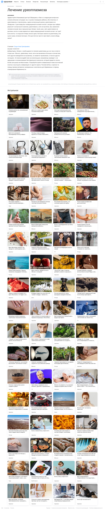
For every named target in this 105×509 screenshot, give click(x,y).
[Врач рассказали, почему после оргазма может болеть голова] (41, 174)
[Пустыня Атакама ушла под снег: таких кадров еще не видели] (18, 426)
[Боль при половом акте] (87, 494)
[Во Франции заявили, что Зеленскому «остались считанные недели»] (87, 128)
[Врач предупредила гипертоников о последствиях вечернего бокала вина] (87, 471)
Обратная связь (71, 507)
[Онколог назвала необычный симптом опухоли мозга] (87, 426)
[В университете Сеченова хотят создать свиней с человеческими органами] (64, 448)
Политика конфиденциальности (95, 507)
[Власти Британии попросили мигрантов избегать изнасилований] (41, 219)
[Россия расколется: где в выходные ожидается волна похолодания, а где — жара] (64, 288)
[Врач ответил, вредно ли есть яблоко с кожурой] (41, 265)
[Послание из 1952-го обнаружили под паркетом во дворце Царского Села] (87, 105)
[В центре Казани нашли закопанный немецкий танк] (64, 151)
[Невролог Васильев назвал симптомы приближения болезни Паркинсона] (41, 242)
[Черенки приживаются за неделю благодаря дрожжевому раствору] (64, 357)
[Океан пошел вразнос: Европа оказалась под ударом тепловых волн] (18, 265)
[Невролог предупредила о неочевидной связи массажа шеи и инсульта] (87, 357)
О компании (6, 507)
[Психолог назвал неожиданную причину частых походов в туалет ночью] (41, 494)
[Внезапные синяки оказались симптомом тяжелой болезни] (18, 311)
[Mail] (2, 1)
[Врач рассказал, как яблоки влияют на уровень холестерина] (87, 174)
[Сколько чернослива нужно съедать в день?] (18, 380)
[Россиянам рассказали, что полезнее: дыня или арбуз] (64, 197)
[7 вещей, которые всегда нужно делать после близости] (18, 334)
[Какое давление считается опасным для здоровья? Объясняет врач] (41, 151)
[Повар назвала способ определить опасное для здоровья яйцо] (87, 219)
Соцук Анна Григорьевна (22, 46)
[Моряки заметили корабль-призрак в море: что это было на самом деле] (64, 403)
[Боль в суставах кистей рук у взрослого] (18, 448)
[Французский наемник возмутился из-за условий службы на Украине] (64, 128)
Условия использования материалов (59, 507)
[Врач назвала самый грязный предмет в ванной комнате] (18, 174)
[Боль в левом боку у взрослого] (41, 426)
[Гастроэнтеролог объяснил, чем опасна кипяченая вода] (18, 151)
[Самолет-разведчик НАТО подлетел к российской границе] (41, 357)
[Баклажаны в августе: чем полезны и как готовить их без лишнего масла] (41, 471)
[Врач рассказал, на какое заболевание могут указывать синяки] (18, 494)
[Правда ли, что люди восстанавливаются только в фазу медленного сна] (87, 334)
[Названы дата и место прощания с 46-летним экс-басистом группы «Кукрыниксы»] (87, 311)
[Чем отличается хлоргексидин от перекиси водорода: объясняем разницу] (41, 311)
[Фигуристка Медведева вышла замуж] (64, 242)
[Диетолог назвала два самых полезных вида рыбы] (41, 105)
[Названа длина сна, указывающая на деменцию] (18, 105)
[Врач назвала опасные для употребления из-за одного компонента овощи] (64, 334)
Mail (2, 507)
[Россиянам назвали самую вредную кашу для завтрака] (41, 403)
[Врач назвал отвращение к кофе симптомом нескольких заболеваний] (41, 334)
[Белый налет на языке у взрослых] (87, 403)
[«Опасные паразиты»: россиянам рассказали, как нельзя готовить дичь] (18, 357)
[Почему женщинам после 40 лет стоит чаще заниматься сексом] (87, 448)
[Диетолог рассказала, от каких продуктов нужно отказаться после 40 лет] (41, 448)
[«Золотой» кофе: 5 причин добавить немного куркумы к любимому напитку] (64, 265)
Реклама (12, 507)
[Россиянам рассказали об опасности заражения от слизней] (18, 403)
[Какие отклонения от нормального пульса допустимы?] (87, 151)
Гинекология (19, 6)
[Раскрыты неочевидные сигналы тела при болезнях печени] (41, 197)
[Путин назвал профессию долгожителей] (87, 197)
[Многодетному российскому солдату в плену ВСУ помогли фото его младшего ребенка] (64, 105)
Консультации (11, 6)
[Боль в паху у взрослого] (64, 471)
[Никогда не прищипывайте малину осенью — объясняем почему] (64, 174)
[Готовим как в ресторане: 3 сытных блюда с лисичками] (64, 426)
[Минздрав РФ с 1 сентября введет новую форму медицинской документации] (64, 494)
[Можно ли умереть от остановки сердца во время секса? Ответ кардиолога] (64, 380)
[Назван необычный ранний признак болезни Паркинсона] (18, 219)
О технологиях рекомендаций (82, 507)
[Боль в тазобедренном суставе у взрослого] (64, 219)
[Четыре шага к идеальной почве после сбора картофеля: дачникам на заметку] (87, 288)
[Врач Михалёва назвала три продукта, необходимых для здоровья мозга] (18, 242)
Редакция (48, 507)
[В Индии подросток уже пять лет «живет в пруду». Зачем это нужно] (41, 288)
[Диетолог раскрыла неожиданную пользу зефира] (18, 128)
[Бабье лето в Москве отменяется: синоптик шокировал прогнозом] (87, 242)
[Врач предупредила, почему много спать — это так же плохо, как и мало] (87, 380)
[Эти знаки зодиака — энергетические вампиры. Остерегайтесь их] (18, 197)
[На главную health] (7, 1)
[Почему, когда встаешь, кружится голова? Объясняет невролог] (41, 128)
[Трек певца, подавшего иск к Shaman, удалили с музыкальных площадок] (41, 380)
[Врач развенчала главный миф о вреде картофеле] (64, 311)
